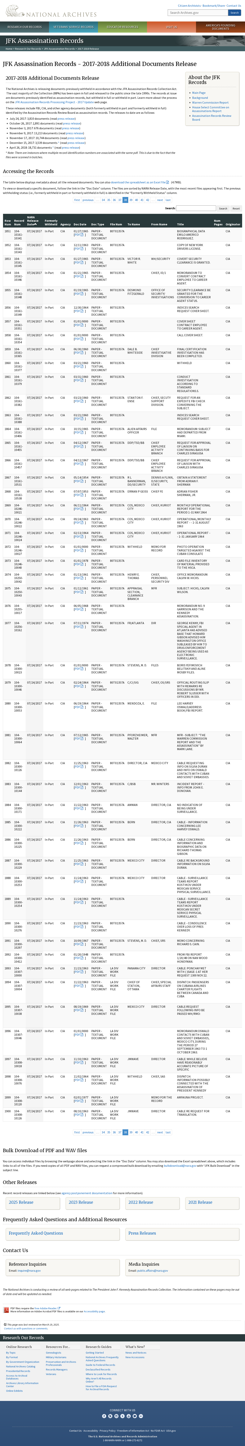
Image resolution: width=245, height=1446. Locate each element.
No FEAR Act (158, 1430)
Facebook (104, 1416)
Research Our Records (24, 27)
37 (119, 200)
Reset (236, 208)
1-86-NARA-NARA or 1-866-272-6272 (122, 1440)
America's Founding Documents (220, 26)
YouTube (128, 1416)
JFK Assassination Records (59, 48)
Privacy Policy (108, 1430)
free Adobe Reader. (46, 1308)
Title (180, 224)
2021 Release (200, 1202)
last (168, 200)
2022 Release (140, 1202)
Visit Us (171, 27)
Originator (233, 224)
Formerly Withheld (51, 222)
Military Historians (56, 1357)
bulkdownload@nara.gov (180, 1166)
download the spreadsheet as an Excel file (138, 182)
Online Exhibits (14, 1390)
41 (142, 200)
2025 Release (21, 1202)
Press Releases (142, 1233)
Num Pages (218, 222)
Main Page (199, 93)
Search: (170, 208)
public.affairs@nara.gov (152, 1270)
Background (200, 98)
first (77, 200)
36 (114, 200)
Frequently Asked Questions (36, 1233)
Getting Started (95, 1352)
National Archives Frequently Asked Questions (102, 1358)
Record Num (19, 222)
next (160, 200)
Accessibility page (94, 1311)
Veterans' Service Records (74, 27)
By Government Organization (22, 1362)
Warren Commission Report (210, 102)
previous (88, 200)
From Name (159, 224)
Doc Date (80, 224)
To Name (133, 224)
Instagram (116, 1416)
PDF (77, 234)
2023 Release (81, 1202)
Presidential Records (18, 1371)
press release (66, 118)
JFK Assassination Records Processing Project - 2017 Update (54, 102)
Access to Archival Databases (16, 1377)
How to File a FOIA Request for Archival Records (101, 1387)
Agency (65, 224)
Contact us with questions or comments (25, 1328)
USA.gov (171, 1430)
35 (108, 200)
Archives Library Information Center (22, 1384)
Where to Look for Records (101, 1374)
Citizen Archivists (189, 5)
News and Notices (136, 1352)
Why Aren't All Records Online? (99, 1380)
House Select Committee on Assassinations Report (210, 109)
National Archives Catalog (20, 1366)
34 (103, 200)
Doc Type (97, 224)
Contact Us (234, 5)
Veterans (51, 1374)
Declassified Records (98, 1369)
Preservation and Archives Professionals (61, 1363)
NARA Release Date (32, 220)
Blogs (134, 1416)
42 (147, 200)
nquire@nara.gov (29, 1270)
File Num (116, 224)
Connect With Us (122, 1410)
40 (136, 200)
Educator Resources (122, 27)
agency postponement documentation (86, 1193)
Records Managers (57, 1369)
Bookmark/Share (214, 5)
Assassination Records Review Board (211, 117)
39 (130, 200)
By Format (12, 1357)
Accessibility (90, 1430)
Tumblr (122, 1416)
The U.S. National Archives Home (51, 11)
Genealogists (53, 1352)
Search (235, 12)
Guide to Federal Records (100, 1365)
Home (9, 48)
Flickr (141, 1416)
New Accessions (135, 1357)
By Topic (11, 1352)
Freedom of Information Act (133, 1430)
